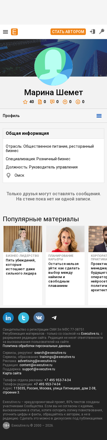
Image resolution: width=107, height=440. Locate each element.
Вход (92, 31)
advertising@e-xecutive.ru (37, 361)
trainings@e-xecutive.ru (57, 357)
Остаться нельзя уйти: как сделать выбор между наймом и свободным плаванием (64, 275)
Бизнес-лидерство (22, 256)
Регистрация (102, 31)
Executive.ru (90, 334)
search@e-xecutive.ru (50, 353)
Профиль (11, 115)
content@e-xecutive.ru (35, 365)
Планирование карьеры (60, 257)
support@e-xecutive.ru (38, 369)
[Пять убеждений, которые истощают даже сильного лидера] (22, 239)
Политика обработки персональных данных (37, 346)
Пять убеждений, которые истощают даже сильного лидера (21, 266)
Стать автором (68, 32)
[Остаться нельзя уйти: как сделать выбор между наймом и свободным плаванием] (65, 239)
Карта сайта (12, 373)
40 (31, 102)
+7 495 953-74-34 (57, 380)
